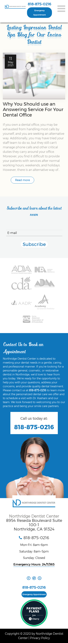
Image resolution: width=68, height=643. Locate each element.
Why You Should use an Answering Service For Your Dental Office (33, 109)
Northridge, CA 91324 (34, 529)
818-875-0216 (39, 4)
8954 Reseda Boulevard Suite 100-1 (34, 522)
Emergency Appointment (39, 12)
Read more (22, 180)
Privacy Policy (40, 638)
